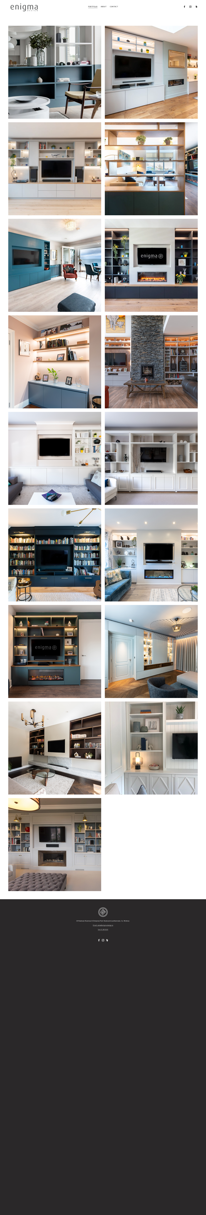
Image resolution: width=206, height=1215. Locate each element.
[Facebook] (184, 6)
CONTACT (114, 6)
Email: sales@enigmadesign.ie (103, 925)
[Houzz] (196, 6)
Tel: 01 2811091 (103, 930)
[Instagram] (190, 6)
